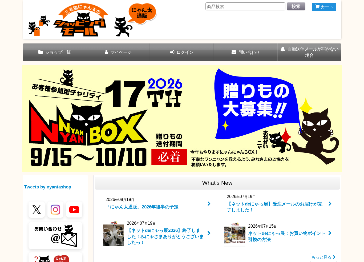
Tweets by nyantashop (47, 187)
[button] (31, 118)
